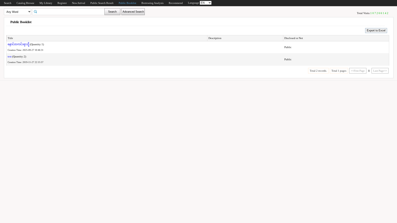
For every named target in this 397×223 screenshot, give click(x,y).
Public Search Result (102, 3)
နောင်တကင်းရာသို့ (18, 44)
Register (62, 3)
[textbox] (69, 11)
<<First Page (358, 70)
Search (7, 3)
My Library (45, 3)
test (10, 56)
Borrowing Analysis (152, 3)
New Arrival (78, 3)
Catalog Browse (25, 3)
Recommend (176, 3)
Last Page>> (380, 70)
